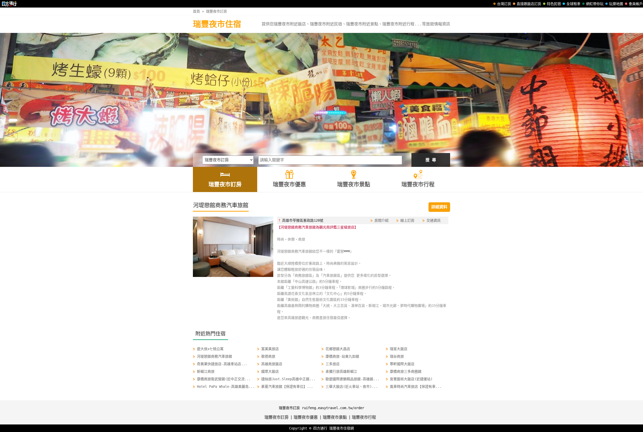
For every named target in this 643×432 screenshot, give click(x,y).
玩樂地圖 (616, 4)
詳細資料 (439, 207)
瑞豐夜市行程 (364, 417)
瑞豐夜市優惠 (306, 417)
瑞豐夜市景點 (335, 417)
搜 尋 (430, 160)
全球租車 (573, 4)
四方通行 (320, 428)
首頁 (196, 11)
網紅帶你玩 (595, 4)
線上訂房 (407, 220)
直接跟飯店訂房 (529, 4)
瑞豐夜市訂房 (216, 11)
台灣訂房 (504, 4)
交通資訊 (433, 220)
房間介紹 (381, 220)
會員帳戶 (636, 4)
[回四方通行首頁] (9, 4)
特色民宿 (554, 4)
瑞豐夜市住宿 (217, 24)
